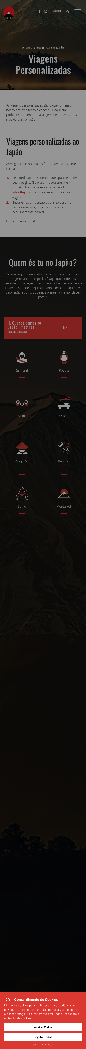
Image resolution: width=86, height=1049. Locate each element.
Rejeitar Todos (43, 1037)
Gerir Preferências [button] (43, 1044)
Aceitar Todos (43, 1027)
